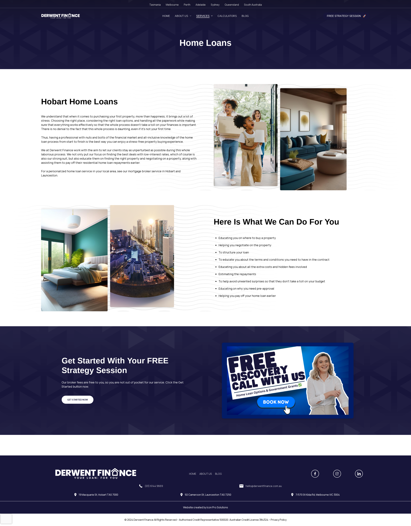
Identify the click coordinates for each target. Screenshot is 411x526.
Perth (187, 4)
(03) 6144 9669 (154, 486)
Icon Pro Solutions (217, 507)
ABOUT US (205, 474)
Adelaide (201, 4)
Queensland (232, 4)
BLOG (218, 474)
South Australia (253, 4)
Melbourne (172, 4)
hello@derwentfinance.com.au (264, 486)
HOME (192, 474)
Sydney (215, 4)
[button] (77, 400)
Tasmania (155, 4)
